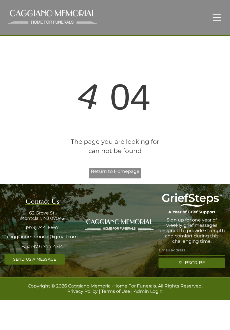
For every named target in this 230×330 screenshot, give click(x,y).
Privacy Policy (82, 291)
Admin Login (148, 291)
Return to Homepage (115, 171)
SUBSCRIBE (191, 262)
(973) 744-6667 (42, 227)
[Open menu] (217, 17)
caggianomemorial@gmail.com (42, 236)
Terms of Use (115, 291)
